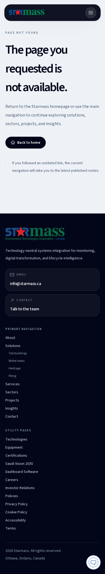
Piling (12, 376)
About (10, 338)
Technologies (16, 439)
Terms (10, 528)
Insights (11, 408)
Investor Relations (20, 488)
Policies (11, 496)
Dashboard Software (21, 472)
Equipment (14, 447)
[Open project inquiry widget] (93, 562)
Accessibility (15, 520)
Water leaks (16, 361)
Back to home (28, 142)
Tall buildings (18, 353)
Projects (12, 400)
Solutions (12, 346)
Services (12, 384)
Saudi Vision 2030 (19, 463)
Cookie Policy (16, 512)
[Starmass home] (26, 12)
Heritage (14, 368)
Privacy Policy (16, 504)
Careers (11, 480)
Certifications (16, 455)
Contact (11, 416)
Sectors (11, 392)
